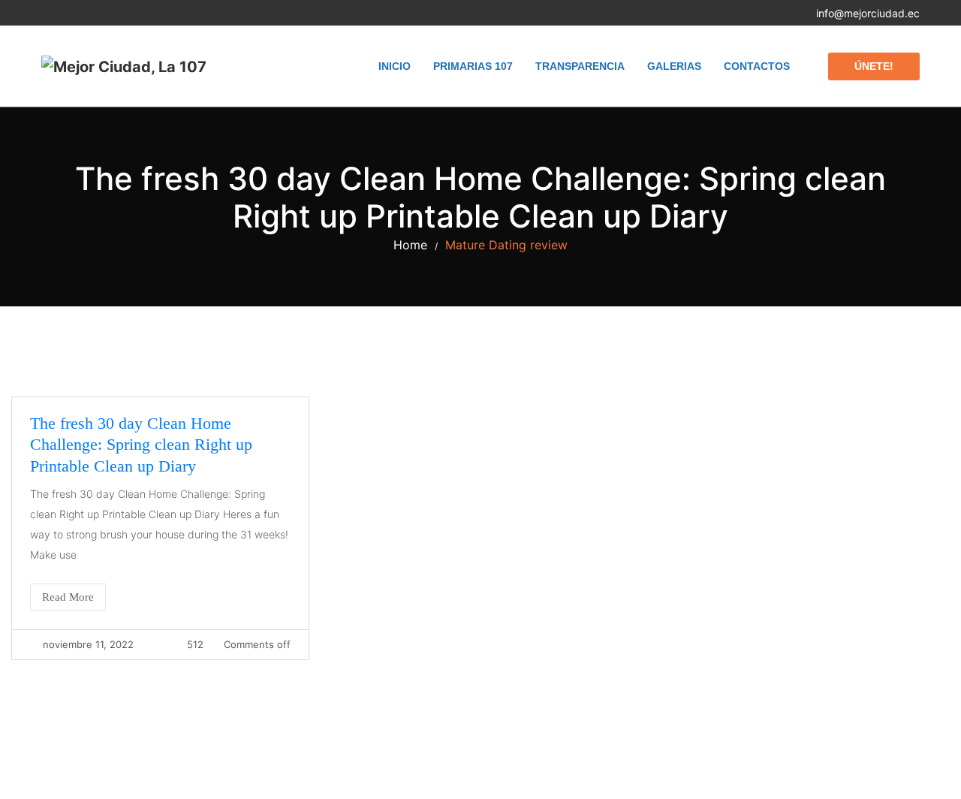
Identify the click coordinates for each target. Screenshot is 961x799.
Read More (68, 597)
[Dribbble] (126, 13)
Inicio (394, 66)
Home (410, 244)
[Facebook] (45, 13)
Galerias (674, 66)
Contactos (757, 66)
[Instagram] (99, 13)
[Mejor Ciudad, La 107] (123, 66)
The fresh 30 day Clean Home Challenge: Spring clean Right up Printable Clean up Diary (141, 444)
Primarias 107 (473, 66)
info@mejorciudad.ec (868, 13)
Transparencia (580, 66)
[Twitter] (72, 13)
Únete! (873, 66)
